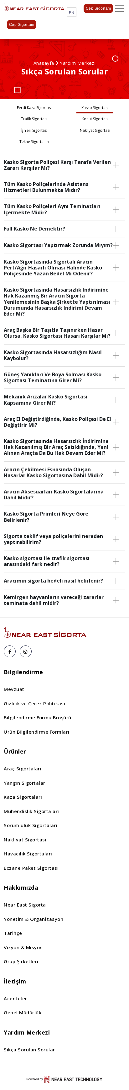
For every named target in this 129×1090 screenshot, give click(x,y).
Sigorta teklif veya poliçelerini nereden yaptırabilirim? (53, 539)
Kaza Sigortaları (23, 797)
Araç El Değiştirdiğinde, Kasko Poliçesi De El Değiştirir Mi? (57, 422)
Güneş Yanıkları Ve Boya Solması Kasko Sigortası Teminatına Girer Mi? (52, 377)
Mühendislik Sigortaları (31, 811)
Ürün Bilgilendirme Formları (37, 732)
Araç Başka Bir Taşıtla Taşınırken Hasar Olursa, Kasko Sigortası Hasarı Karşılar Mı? (57, 332)
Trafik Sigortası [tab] (34, 118)
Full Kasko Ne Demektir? (34, 228)
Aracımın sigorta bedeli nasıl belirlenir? (53, 580)
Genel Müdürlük (22, 1012)
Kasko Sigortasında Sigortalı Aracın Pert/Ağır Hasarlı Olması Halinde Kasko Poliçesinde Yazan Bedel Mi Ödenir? (53, 267)
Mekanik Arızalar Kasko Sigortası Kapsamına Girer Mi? (45, 399)
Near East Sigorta (25, 905)
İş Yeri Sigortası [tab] (34, 130)
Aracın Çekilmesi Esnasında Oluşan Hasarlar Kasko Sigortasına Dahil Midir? (53, 472)
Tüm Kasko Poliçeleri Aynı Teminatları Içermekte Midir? (52, 209)
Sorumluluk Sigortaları (30, 825)
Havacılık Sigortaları (28, 853)
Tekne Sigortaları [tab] (34, 141)
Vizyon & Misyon (23, 947)
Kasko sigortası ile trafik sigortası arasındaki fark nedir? (47, 561)
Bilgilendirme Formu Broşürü (37, 717)
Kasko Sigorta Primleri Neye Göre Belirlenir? (46, 516)
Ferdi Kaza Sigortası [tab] (34, 107)
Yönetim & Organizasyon (33, 919)
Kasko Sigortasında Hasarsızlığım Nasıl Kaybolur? (53, 355)
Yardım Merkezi (77, 63)
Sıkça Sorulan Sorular (29, 1049)
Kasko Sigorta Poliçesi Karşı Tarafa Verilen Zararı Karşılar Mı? (57, 165)
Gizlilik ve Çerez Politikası (34, 703)
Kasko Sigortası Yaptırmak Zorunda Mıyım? (58, 245)
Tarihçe (13, 933)
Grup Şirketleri (21, 961)
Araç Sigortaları (22, 768)
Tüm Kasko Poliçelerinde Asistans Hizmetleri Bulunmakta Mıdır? (46, 187)
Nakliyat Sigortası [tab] (95, 130)
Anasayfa (44, 63)
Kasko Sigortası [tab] (94, 107)
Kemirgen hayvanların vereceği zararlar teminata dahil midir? (54, 600)
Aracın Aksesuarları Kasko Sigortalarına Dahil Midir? (54, 494)
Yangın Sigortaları (25, 783)
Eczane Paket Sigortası (31, 868)
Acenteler (15, 998)
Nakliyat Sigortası (25, 839)
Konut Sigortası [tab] (95, 118)
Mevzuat (14, 689)
